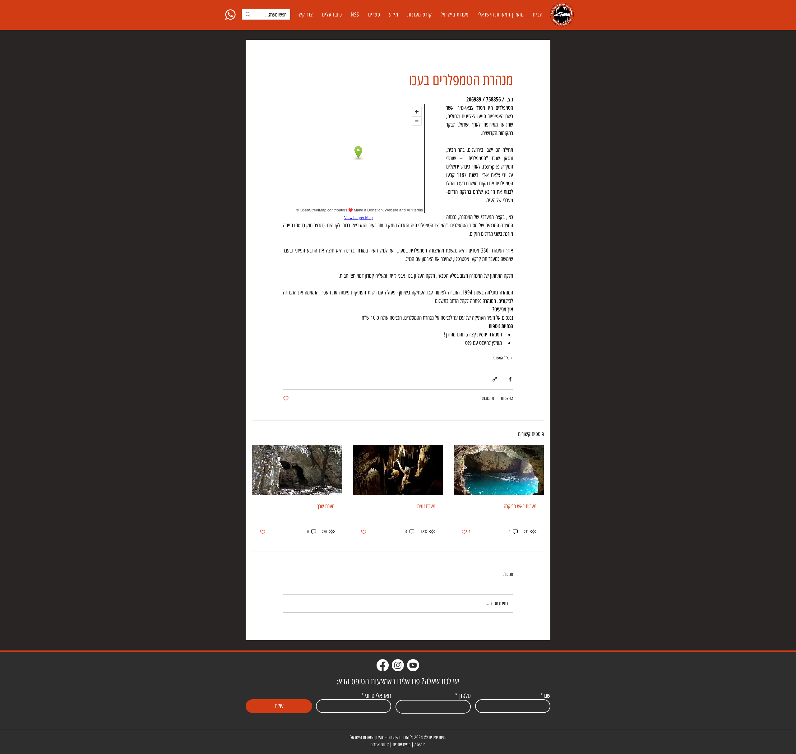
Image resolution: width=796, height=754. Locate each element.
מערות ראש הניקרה (520, 506)
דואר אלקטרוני (378, 695)
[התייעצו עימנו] (230, 14)
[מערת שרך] (297, 470)
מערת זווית (426, 506)
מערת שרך (326, 506)
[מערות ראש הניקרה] (499, 470)
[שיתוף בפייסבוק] (510, 379)
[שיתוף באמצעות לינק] (495, 379)
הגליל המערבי (502, 358)
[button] (454, 14)
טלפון (465, 695)
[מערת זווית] (398, 470)
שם (547, 695)
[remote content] (358, 162)
